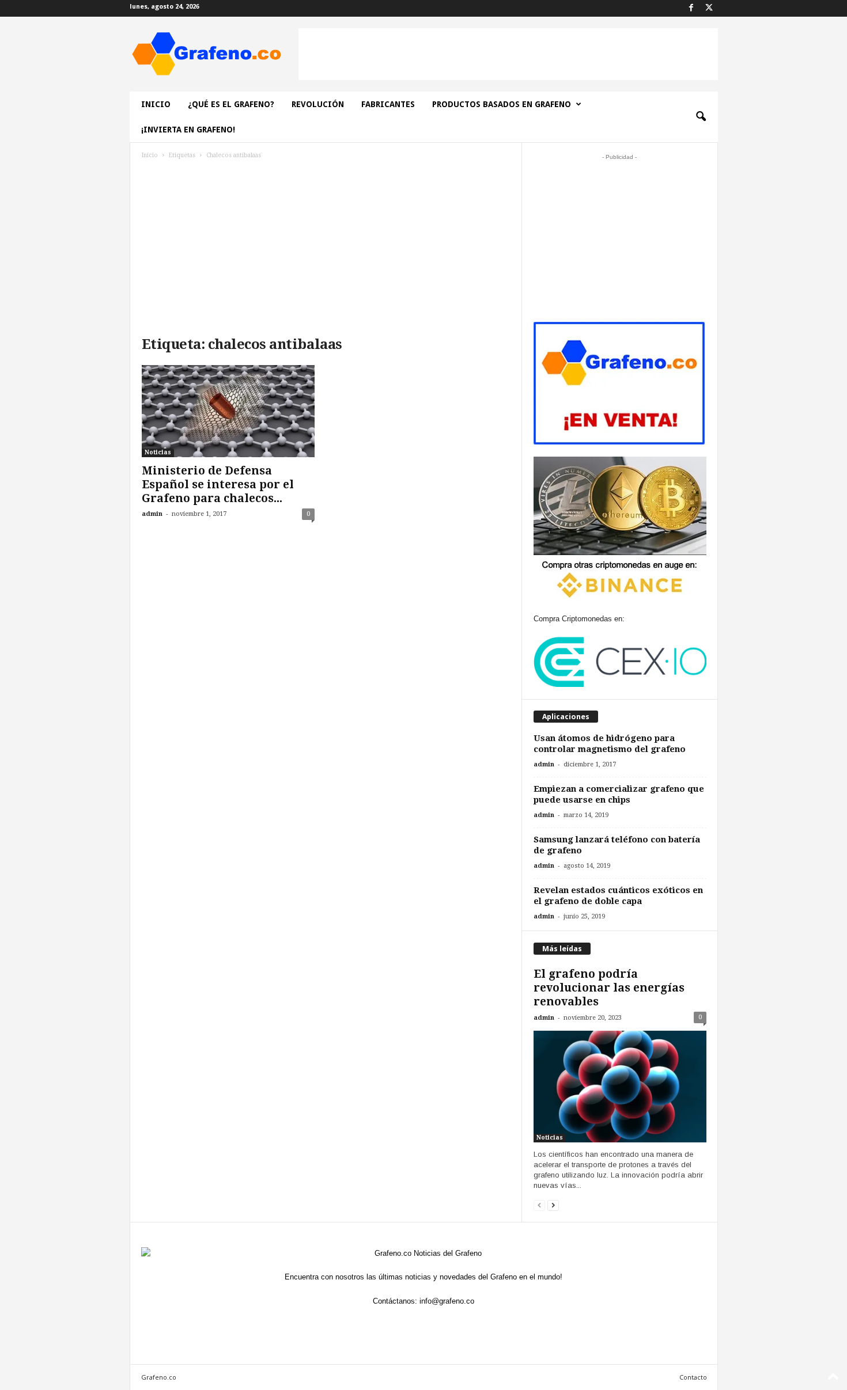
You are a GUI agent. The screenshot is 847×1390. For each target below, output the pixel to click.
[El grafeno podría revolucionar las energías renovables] (620, 1086)
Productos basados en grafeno (501, 104)
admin (152, 514)
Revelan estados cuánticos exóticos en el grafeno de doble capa (618, 895)
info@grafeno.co (446, 1301)
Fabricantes (388, 104)
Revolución (318, 104)
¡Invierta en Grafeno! (188, 129)
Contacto (693, 1377)
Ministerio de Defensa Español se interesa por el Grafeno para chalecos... (218, 484)
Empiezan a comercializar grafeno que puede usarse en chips (619, 794)
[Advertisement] (508, 54)
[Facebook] (691, 8)
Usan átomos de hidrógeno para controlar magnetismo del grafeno (610, 743)
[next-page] (553, 1205)
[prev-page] (539, 1205)
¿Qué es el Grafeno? (231, 104)
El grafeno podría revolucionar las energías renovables (609, 987)
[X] (709, 8)
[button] (700, 117)
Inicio (156, 104)
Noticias (158, 452)
